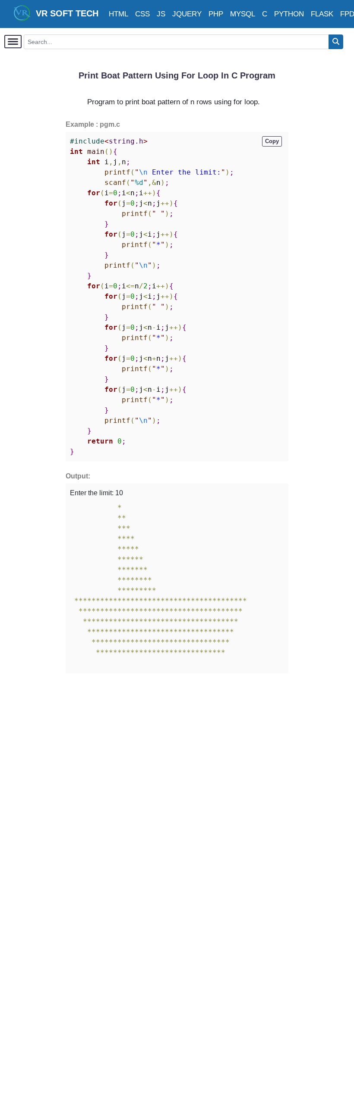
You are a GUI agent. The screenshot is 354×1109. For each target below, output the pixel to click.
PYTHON (289, 14)
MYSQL (242, 14)
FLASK (322, 14)
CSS (142, 14)
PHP (216, 14)
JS (161, 14)
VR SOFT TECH (64, 13)
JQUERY (187, 14)
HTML (118, 14)
